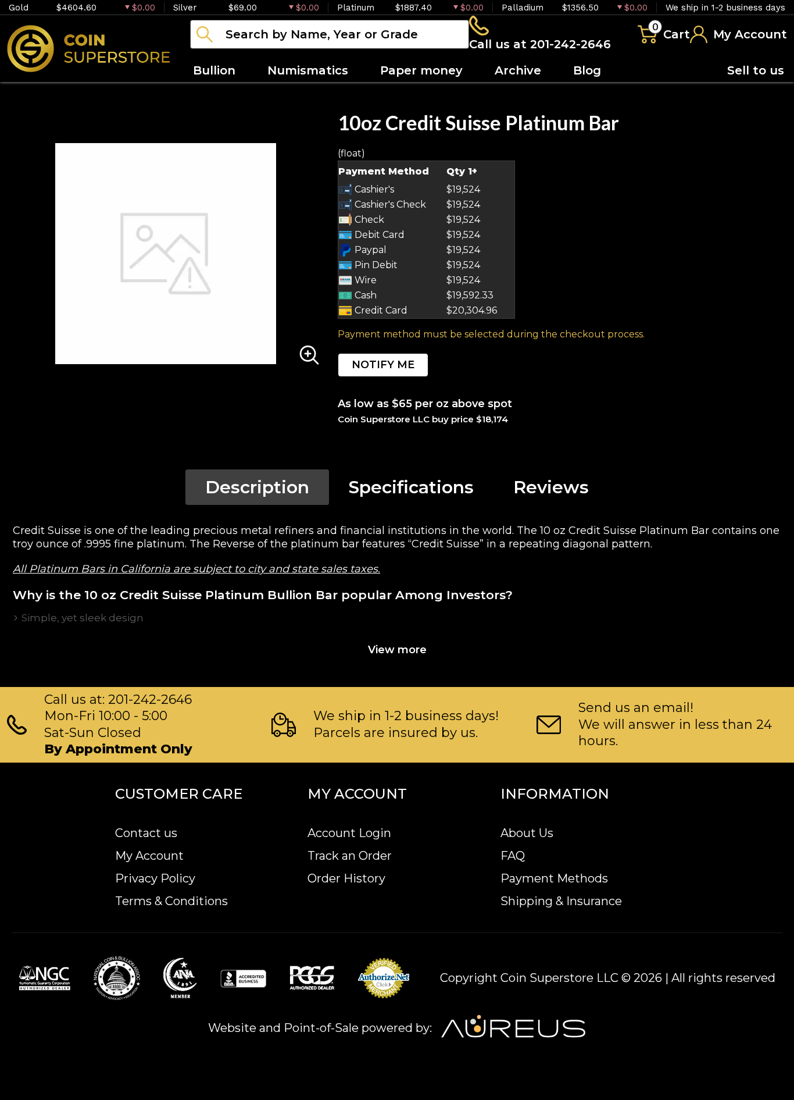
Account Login (349, 833)
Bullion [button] (214, 70)
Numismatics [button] (307, 70)
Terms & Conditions (171, 901)
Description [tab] (257, 487)
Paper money (421, 70)
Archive (518, 70)
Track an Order (349, 856)
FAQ (512, 856)
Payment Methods (554, 878)
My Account (149, 856)
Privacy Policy (155, 878)
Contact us (146, 833)
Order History (346, 878)
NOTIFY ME (383, 364)
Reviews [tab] (551, 487)
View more (397, 649)
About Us (526, 833)
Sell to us (755, 70)
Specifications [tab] (411, 487)
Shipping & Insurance (561, 901)
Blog (587, 70)
